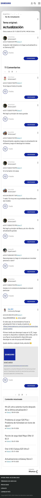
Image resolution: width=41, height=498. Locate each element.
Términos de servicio (8, 481)
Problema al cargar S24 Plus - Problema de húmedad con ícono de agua (20, 423)
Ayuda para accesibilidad (10, 477)
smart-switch (8, 362)
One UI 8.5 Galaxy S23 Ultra (16, 449)
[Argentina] (6, 3)
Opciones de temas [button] (34, 19)
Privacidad (5, 485)
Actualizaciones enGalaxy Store (18, 459)
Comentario (31, 58)
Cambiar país (5, 492)
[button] (34, 37)
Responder (31, 97)
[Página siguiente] (16, 72)
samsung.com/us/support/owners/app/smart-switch (16, 365)
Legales (4, 488)
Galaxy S (19, 42)
